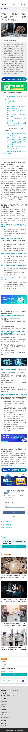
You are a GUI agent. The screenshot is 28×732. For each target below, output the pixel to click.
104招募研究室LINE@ (7, 525)
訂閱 (14, 674)
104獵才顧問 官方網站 (7, 522)
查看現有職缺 (4, 701)
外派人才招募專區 (5, 717)
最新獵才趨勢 (4, 715)
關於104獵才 (4, 723)
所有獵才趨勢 (4, 8)
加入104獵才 (4, 726)
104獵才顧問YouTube (7, 527)
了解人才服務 (4, 704)
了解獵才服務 (4, 712)
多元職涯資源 (4, 706)
